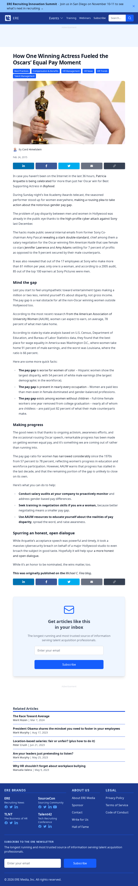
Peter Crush (20, 745)
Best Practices (21, 71)
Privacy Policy (115, 798)
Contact (77, 812)
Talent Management (24, 76)
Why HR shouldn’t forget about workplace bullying (49, 766)
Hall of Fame (80, 827)
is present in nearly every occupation (62, 387)
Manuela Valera (22, 770)
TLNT (8, 814)
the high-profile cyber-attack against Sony (88, 219)
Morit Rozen (20, 720)
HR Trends (102, 71)
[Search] (130, 18)
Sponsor (77, 805)
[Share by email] (91, 166)
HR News (88, 71)
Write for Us (80, 820)
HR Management (71, 71)
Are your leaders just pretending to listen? (43, 753)
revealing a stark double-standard (66, 237)
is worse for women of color (56, 370)
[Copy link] (114, 166)
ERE (7, 798)
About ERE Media (83, 798)
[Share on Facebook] (46, 166)
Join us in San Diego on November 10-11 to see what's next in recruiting (65, 6)
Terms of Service (117, 805)
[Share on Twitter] (69, 166)
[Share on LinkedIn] (23, 166)
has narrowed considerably (71, 456)
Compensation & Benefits (45, 71)
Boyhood (48, 186)
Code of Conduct (117, 812)
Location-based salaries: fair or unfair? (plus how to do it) (54, 741)
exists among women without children (63, 398)
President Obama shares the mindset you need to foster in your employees (66, 729)
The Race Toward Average (31, 716)
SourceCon (46, 798)
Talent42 (45, 814)
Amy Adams (64, 247)
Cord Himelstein (32, 149)
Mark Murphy (21, 732)
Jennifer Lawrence (37, 247)
